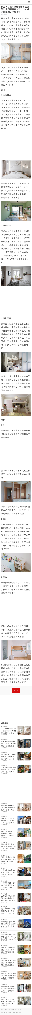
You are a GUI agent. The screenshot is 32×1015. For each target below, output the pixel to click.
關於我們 (3, 1012)
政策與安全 (9, 1012)
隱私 (17, 1012)
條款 (14, 1012)
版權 (19, 1012)
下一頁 (16, 691)
